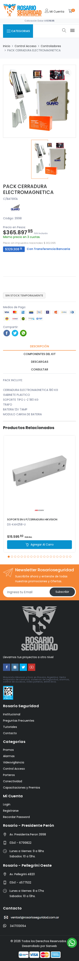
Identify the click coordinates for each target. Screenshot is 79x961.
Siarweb (51, 946)
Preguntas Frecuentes (18, 721)
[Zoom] (68, 73)
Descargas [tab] (39, 362)
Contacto (10, 733)
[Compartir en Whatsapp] (23, 333)
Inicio (6, 46)
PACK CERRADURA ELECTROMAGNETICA (28, 189)
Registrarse (11, 811)
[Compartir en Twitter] (15, 333)
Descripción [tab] (39, 346)
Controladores (51, 46)
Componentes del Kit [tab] (39, 354)
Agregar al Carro (42, 544)
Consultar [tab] (39, 369)
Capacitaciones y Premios (21, 788)
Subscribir (62, 592)
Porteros (9, 775)
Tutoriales (10, 727)
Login (6, 804)
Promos (8, 750)
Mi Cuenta (56, 12)
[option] (39, 159)
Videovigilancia (13, 762)
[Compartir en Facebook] (6, 333)
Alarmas (9, 756)
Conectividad (12, 781)
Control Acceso (25, 46)
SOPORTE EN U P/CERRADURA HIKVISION (32, 519)
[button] (8, 556)
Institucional (11, 714)
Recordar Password (16, 817)
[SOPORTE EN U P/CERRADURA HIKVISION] (39, 475)
